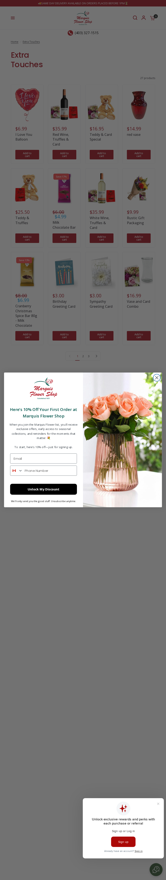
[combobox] (16, 471)
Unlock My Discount (43, 489)
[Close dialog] (156, 377)
